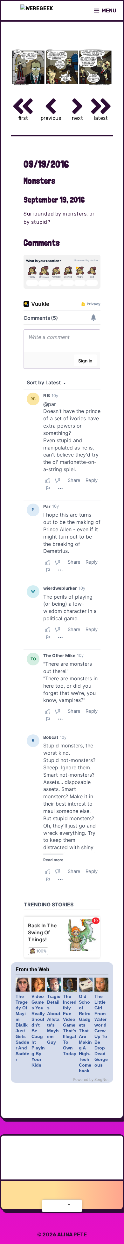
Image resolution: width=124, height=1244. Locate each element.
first (23, 118)
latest (101, 118)
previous (51, 118)
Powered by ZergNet (90, 1079)
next (77, 118)
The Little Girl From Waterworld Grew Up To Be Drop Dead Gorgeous (101, 1031)
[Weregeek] (36, 10)
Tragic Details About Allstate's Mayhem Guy (53, 1019)
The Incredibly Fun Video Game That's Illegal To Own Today (70, 1025)
